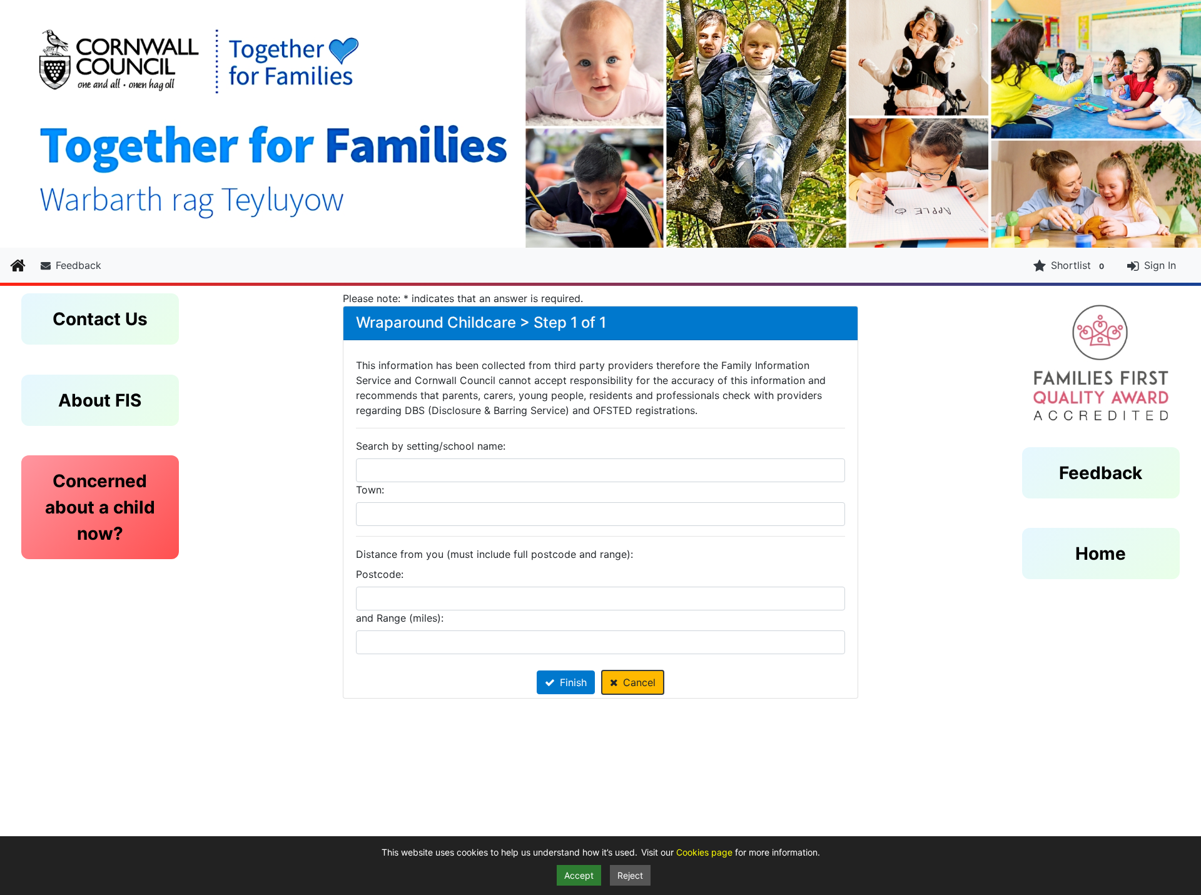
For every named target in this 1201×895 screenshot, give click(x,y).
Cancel (639, 682)
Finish (573, 682)
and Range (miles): (399, 618)
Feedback (78, 265)
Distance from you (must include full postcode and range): (494, 554)
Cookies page (705, 852)
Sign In (1160, 265)
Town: (370, 489)
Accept (579, 875)
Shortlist (1077, 265)
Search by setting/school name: (430, 446)
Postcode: (379, 574)
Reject (630, 875)
